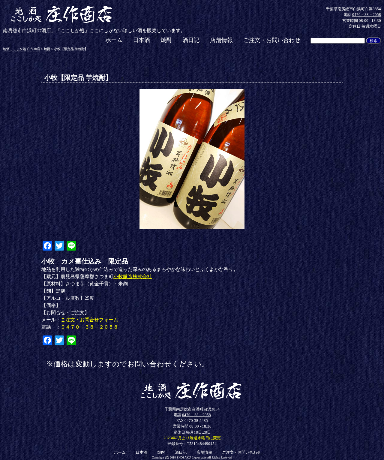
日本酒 (141, 40)
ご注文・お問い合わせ (271, 40)
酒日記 (191, 40)
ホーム (113, 40)
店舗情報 (221, 40)
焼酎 (166, 40)
